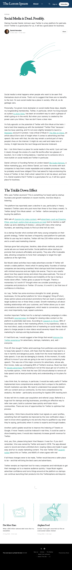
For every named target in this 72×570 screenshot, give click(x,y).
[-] (49, 556)
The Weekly (50, 552)
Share (64, 31)
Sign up (36, 552)
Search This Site (42, 556)
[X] (41, 548)
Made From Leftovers (44, 554)
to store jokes (19, 114)
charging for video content (25, 219)
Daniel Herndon (16, 30)
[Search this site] (49, 3)
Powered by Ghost (64, 553)
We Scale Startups (56, 163)
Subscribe (64, 4)
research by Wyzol (50, 321)
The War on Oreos (56, 133)
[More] (42, 4)
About (35, 4)
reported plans (20, 318)
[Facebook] (44, 548)
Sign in (55, 4)
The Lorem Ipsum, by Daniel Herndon (12, 553)
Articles (6, 14)
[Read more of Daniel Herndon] (6, 31)
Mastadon (8, 133)
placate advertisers (14, 368)
